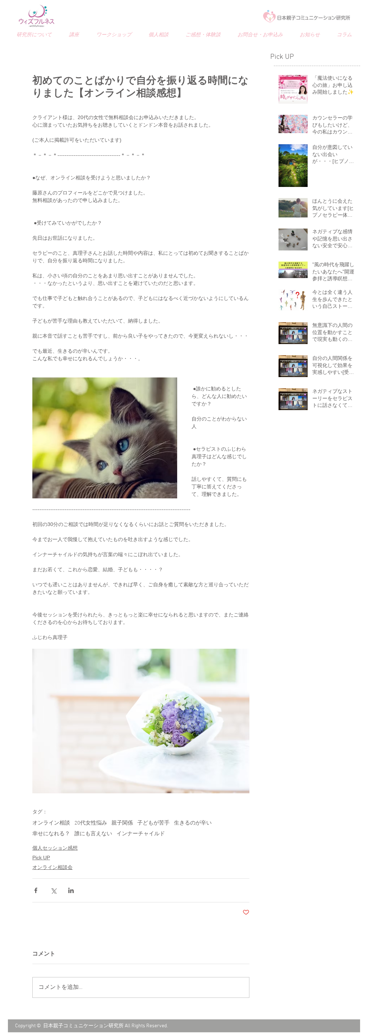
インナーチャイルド (140, 834)
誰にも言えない (93, 834)
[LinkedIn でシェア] (71, 890)
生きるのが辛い (193, 823)
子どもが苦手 (153, 823)
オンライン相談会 (52, 867)
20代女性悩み (90, 823)
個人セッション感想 (55, 848)
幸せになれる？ (51, 834)
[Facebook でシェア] (35, 890)
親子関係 (122, 823)
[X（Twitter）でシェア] (53, 890)
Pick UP (41, 857)
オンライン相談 (51, 823)
